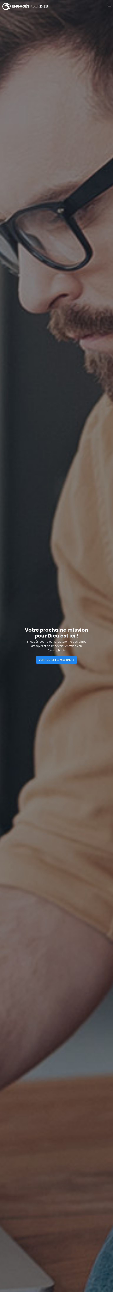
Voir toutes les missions (55, 659)
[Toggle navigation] (109, 6)
